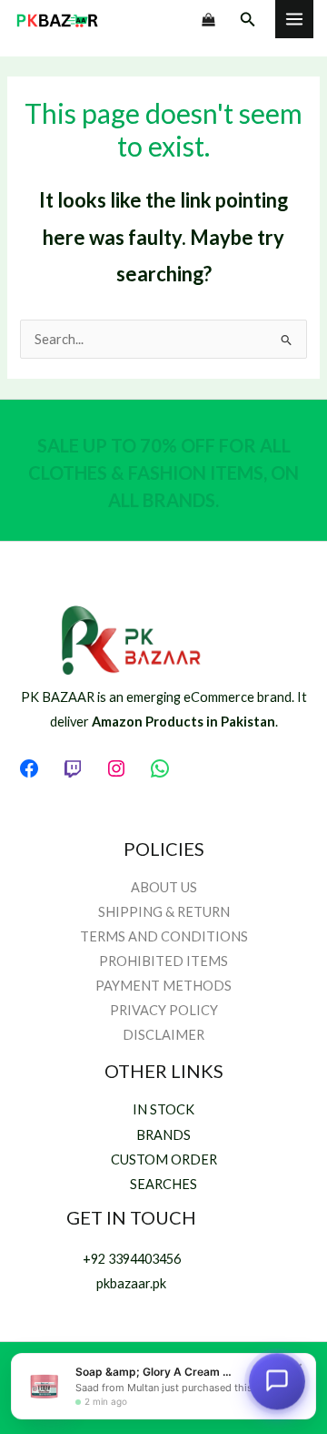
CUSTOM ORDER (164, 1159)
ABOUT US (164, 887)
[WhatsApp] (160, 768)
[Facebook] (29, 768)
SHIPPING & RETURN (164, 912)
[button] (248, 19)
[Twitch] (73, 768)
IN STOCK (163, 1109)
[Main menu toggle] (294, 19)
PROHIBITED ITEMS (163, 961)
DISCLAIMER (163, 1034)
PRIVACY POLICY (164, 1010)
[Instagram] (116, 768)
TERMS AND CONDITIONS (164, 936)
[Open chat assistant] (277, 1382)
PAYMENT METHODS (163, 985)
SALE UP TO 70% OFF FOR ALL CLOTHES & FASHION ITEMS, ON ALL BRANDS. (163, 472)
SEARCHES (163, 1184)
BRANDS (163, 1135)
